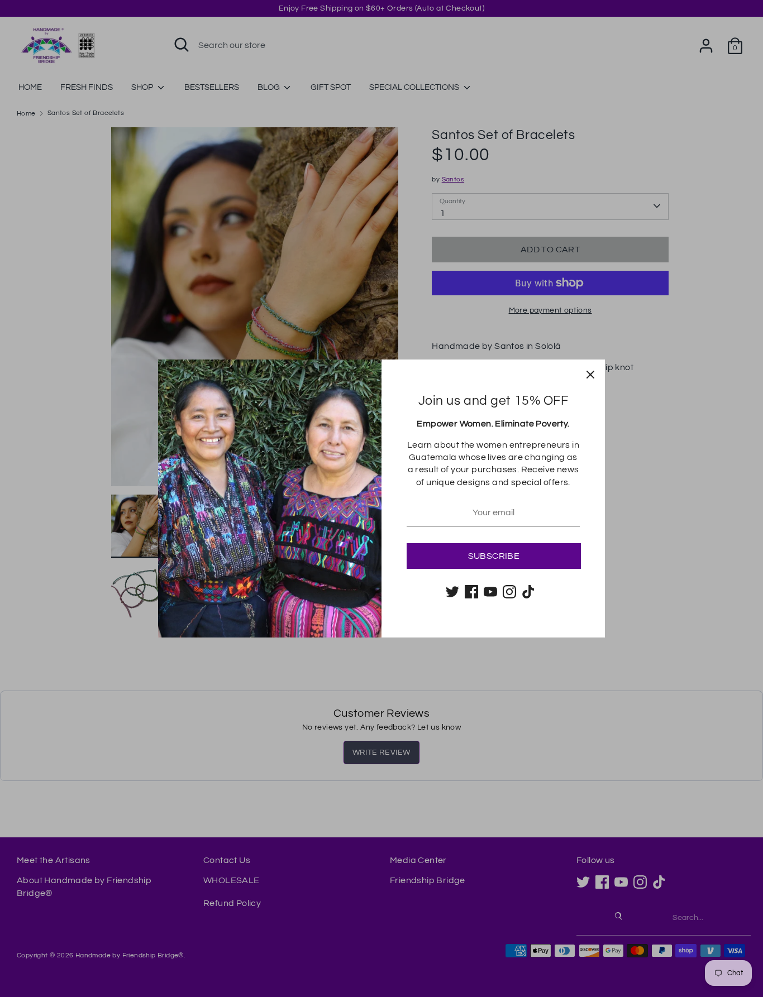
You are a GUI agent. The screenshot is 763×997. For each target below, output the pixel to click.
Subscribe (494, 556)
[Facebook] (471, 591)
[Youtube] (490, 591)
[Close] (590, 374)
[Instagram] (509, 591)
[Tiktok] (528, 591)
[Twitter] (452, 591)
